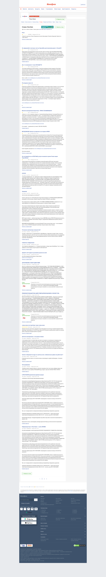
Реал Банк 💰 (33, 486)
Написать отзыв (60, 19)
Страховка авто (43, 540)
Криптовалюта (66, 9)
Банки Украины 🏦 (27, 486)
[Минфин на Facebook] (21, 509)
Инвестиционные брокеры (75, 500)
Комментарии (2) (25, 351)
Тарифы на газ (73, 501)
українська (83, 4)
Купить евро (58, 519)
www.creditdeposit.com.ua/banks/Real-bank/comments (39, 77)
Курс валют (43, 498)
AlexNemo (28, 254)
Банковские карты (59, 500)
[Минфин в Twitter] (28, 509)
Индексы (73, 9)
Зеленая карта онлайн (45, 539)
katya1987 (28, 244)
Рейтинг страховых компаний (76, 539)
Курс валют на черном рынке (76, 518)
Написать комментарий (27, 39)
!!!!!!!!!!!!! (24, 173)
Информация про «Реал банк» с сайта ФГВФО (34, 426)
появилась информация (28, 242)
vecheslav (28, 366)
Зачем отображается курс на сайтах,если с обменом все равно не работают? (42, 354)
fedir (29, 66)
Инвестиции (57, 9)
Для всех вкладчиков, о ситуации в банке (33, 336)
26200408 (29, 34)
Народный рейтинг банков (75, 503)
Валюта (25, 9)
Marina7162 (29, 264)
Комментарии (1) (25, 61)
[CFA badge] (36, 546)
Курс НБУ (42, 500)
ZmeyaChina (29, 376)
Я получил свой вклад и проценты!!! (31, 230)
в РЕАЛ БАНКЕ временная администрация (33, 374)
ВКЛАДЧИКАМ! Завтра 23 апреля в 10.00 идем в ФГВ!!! (36, 131)
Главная (22, 21)
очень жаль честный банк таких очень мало (33, 325)
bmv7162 (28, 175)
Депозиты (31, 9)
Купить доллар (43, 519)
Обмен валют (43, 518)
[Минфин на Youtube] (36, 509)
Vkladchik (24, 191)
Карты (54, 21)
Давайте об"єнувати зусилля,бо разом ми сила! (34, 252)
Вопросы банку (36, 21)
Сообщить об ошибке (25, 503)
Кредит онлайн (58, 503)
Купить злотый (73, 519)
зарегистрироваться (47, 29)
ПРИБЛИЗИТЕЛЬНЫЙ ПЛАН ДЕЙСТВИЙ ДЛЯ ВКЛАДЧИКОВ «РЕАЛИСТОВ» (40, 293)
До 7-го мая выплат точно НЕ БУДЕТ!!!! (32, 65)
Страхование (49, 9)
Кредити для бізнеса (47, 21)
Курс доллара (58, 498)
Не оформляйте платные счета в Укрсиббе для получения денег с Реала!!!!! (41, 48)
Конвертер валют (44, 503)
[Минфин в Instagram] (32, 509)
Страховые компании (74, 540)
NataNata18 (29, 338)
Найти (36, 499)
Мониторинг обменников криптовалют (47, 504)
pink (29, 49)
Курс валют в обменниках (60, 518)
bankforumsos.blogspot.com (27, 257)
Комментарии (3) (25, 239)
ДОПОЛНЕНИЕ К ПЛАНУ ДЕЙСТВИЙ (31, 262)
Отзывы (41, 21)
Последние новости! (27, 83)
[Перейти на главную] (53, 4)
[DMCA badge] (79, 545)
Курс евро (72, 498)
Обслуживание (26, 364)
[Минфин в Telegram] (25, 509)
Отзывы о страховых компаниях (61, 539)
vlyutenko (28, 231)
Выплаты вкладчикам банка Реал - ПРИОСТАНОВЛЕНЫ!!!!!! (37, 110)
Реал (23, 32)
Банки (42, 9)
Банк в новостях (28, 21)
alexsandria (30, 327)
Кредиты (37, 9)
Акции (57, 21)
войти (40, 29)
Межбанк (42, 501)
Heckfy (28, 356)
